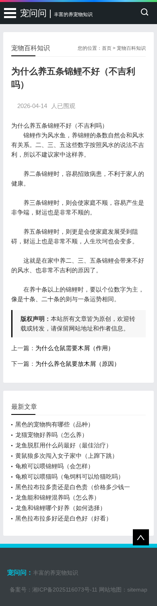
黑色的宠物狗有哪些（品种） (54, 424)
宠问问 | (56, 13)
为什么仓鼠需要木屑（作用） (74, 348)
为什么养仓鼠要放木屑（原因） (77, 363)
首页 (107, 48)
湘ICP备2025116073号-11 (64, 589)
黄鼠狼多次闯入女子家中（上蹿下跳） (66, 455)
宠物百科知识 (131, 48)
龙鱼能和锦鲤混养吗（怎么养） (57, 497)
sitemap (137, 589)
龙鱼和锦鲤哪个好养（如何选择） (60, 507)
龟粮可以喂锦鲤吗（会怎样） (54, 466)
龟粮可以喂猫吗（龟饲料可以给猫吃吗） (69, 476)
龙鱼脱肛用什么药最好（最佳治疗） (63, 445)
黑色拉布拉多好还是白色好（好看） (63, 518)
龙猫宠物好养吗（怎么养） (51, 434)
